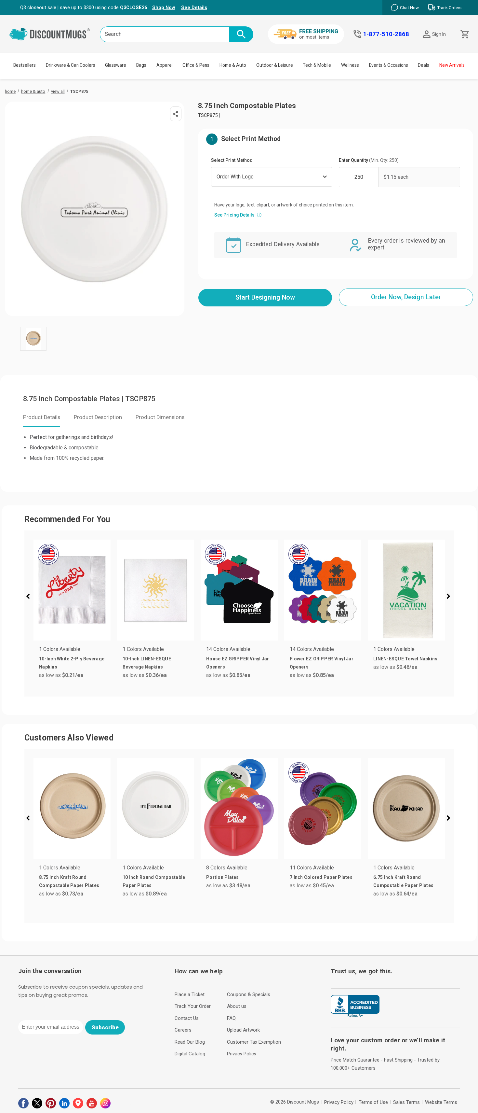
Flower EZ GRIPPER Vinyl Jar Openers (321, 662)
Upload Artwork (243, 1030)
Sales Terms (406, 1102)
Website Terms (441, 1102)
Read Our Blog (190, 1042)
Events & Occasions (388, 65)
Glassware (115, 65)
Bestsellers (24, 65)
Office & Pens (195, 65)
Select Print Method (232, 160)
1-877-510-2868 (386, 34)
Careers (183, 1030)
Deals (423, 65)
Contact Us (187, 1018)
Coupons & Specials (248, 994)
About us (236, 1006)
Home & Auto (232, 65)
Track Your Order (193, 1006)
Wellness (350, 65)
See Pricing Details (237, 215)
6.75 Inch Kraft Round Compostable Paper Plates (403, 881)
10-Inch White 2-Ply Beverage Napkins (71, 662)
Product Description (98, 417)
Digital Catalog (190, 1054)
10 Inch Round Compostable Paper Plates (154, 881)
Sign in (439, 34)
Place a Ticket (190, 994)
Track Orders (449, 7)
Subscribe (105, 1027)
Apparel (164, 65)
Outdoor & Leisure (274, 65)
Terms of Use (373, 1102)
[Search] (241, 34)
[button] (30, 597)
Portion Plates (222, 877)
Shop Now (163, 7)
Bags (141, 65)
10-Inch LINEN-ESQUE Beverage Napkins (147, 662)
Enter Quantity (369, 160)
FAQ (231, 1018)
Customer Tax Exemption (254, 1042)
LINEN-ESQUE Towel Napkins (405, 658)
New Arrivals (452, 65)
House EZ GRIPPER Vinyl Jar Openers (237, 662)
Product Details (41, 417)
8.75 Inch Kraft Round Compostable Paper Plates (69, 881)
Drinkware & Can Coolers (70, 65)
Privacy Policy (241, 1054)
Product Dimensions (160, 417)
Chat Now (409, 7)
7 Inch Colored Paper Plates (321, 877)
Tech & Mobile (317, 65)
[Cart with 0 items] (464, 34)
